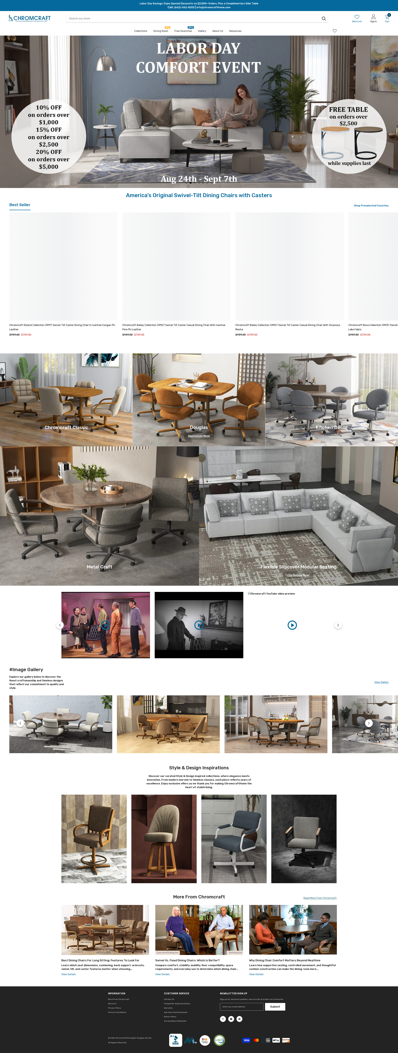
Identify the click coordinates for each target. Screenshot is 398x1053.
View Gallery (381, 695)
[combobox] (193, 18)
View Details (68, 986)
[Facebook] (223, 1032)
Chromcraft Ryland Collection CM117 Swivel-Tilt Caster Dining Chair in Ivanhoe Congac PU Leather (62, 339)
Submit (275, 1019)
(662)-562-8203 (184, 7)
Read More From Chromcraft (320, 910)
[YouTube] (239, 1032)
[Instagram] (231, 1032)
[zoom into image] (94, 851)
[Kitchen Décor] (331, 412)
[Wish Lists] (335, 31)
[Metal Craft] (99, 528)
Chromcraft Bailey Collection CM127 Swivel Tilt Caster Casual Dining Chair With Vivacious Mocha (287, 339)
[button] (60, 638)
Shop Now (45, 145)
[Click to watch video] (106, 638)
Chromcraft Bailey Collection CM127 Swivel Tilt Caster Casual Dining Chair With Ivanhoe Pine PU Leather (173, 339)
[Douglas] (199, 412)
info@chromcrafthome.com (213, 7)
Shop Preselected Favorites (371, 218)
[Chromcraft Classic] (66, 412)
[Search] (324, 18)
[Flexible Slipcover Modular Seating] (298, 528)
